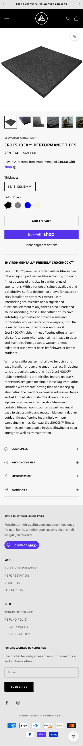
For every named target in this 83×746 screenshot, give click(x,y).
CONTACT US (13, 590)
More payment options (41, 244)
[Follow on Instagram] (18, 703)
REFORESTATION (16, 575)
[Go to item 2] (25, 122)
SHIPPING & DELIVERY (20, 568)
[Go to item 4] (53, 122)
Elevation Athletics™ (20, 138)
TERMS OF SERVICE (18, 612)
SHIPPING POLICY (17, 634)
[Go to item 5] (67, 122)
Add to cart (41, 221)
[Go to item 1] (10, 122)
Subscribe (19, 686)
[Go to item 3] (39, 122)
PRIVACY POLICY (16, 626)
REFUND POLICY (16, 619)
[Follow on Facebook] (6, 703)
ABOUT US (12, 582)
